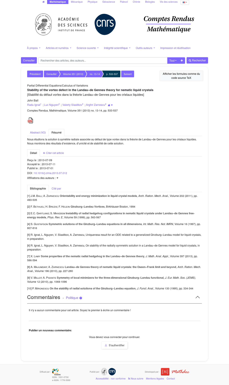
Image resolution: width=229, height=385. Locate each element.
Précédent (35, 74)
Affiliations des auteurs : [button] (41, 178)
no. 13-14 (95, 74)
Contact (171, 378)
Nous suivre (136, 378)
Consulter (29, 60)
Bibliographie (38, 188)
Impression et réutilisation (175, 48)
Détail (33, 153)
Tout (172, 60)
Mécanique (77, 1)
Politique (72, 297)
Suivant (128, 74)
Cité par (56, 188)
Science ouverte (87, 48)
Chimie (136, 1)
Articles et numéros (57, 48)
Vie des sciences (169, 1)
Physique (92, 1)
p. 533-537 (112, 74)
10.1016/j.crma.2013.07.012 (50, 173)
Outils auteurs (144, 48)
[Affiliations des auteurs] (110, 105)
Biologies (150, 1)
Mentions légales (155, 378)
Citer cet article (54, 153)
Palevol (124, 1)
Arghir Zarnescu (95, 105)
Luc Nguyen (51, 105)
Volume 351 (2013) (73, 74)
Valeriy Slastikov (72, 105)
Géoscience (108, 1)
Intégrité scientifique (116, 48)
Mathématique (58, 1)
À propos (32, 48)
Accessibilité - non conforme (111, 378)
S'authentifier (116, 345)
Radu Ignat (33, 105)
